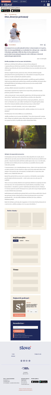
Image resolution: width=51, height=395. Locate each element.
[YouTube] (46, 1)
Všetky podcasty (19, 315)
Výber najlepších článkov (20, 334)
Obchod (13, 356)
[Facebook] (41, 1)
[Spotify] (49, 1)
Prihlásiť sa (18, 331)
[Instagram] (44, 1)
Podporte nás (38, 354)
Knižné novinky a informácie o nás (22, 337)
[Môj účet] (44, 4)
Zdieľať (41, 44)
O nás (13, 354)
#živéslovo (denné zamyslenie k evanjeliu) (23, 335)
